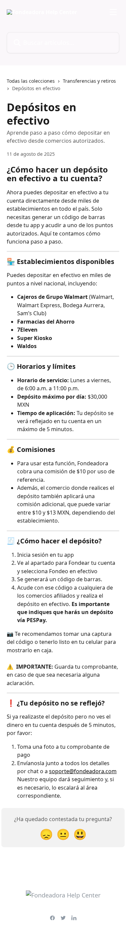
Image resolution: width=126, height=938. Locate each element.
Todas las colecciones (31, 81)
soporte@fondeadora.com (83, 771)
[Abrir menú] (113, 12)
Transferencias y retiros (89, 81)
